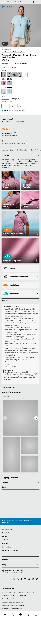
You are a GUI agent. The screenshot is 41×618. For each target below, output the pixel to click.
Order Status (6, 540)
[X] (29, 579)
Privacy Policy (23, 595)
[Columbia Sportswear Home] (8, 6)
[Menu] (5, 614)
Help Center (6, 533)
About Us (5, 559)
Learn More (7, 380)
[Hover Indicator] (17, 187)
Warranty (5, 543)
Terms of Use (5, 595)
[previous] (5, 418)
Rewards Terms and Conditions (10, 599)
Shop (4, 565)
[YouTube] (25, 579)
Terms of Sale (14, 595)
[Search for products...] (13, 614)
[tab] (5, 102)
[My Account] (20, 614)
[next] (36, 418)
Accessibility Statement (10, 550)
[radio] (4, 74)
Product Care (6, 547)
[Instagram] (14, 579)
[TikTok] (37, 579)
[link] (20, 418)
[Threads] (18, 579)
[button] (12, 119)
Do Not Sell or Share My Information (12, 608)
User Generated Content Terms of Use (12, 602)
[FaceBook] (21, 579)
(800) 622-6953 (9, 529)
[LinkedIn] (33, 579)
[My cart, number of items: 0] (36, 614)
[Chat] (28, 614)
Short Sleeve (7, 49)
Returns (4, 536)
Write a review (22, 63)
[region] (20, 25)
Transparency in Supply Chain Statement (13, 605)
